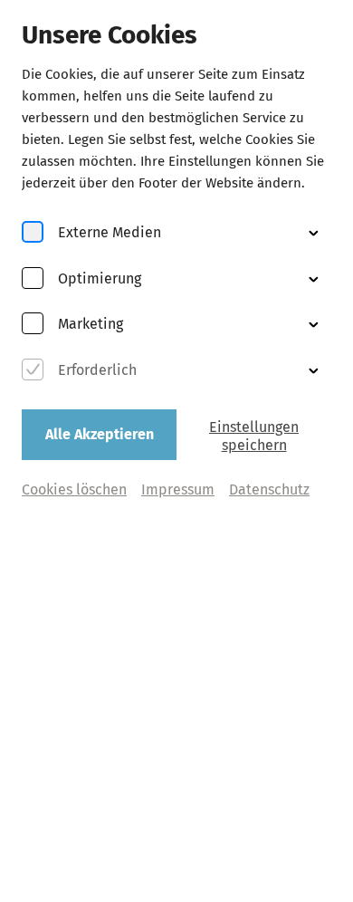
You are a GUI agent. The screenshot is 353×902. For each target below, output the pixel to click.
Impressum (178, 489)
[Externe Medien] (32, 233)
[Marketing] (32, 324)
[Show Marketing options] (313, 324)
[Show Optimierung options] (313, 279)
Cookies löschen (74, 489)
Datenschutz (269, 489)
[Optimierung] (32, 279)
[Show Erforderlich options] (313, 370)
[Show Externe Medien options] (313, 233)
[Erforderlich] (32, 371)
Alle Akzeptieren (99, 434)
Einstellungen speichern (254, 436)
